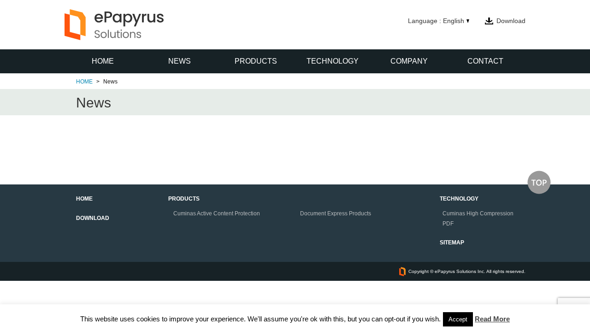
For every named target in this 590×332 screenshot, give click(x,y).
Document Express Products (335, 213)
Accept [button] (457, 319)
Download (510, 20)
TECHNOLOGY (333, 61)
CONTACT (485, 61)
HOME (103, 61)
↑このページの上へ (539, 182)
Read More (492, 319)
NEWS (179, 61)
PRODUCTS (256, 61)
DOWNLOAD (92, 218)
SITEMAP (452, 242)
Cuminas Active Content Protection (216, 213)
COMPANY (409, 61)
